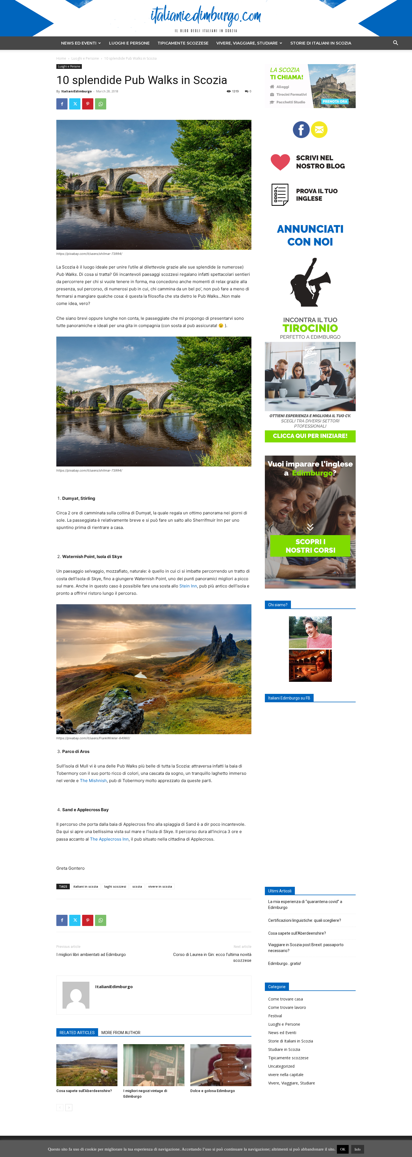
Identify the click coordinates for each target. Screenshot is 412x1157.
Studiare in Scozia (284, 1049)
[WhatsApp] (100, 103)
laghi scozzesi (115, 886)
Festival (275, 1015)
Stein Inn (188, 586)
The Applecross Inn (109, 839)
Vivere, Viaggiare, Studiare (247, 43)
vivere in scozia (160, 886)
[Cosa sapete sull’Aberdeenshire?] (86, 1065)
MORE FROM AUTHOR (120, 1032)
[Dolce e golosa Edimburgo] (220, 1065)
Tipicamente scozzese (183, 43)
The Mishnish (93, 780)
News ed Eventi (78, 43)
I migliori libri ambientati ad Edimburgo (91, 954)
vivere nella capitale (286, 1074)
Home (61, 58)
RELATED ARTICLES (77, 1032)
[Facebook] (62, 103)
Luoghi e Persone (129, 43)
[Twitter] (74, 103)
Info (358, 1149)
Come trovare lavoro (287, 1007)
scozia (137, 886)
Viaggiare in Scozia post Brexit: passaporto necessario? (306, 948)
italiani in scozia (85, 886)
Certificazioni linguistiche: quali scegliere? (304, 920)
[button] (395, 43)
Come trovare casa (285, 999)
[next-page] (68, 1107)
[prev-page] (59, 1107)
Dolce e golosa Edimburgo (212, 1091)
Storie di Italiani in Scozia (320, 43)
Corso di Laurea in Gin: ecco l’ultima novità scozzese (212, 957)
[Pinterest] (87, 103)
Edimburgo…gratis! (284, 963)
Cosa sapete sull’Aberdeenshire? (84, 1091)
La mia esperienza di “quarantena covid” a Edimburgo (305, 904)
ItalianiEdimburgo (76, 91)
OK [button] (342, 1149)
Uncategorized (281, 1066)
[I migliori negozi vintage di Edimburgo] (153, 1065)
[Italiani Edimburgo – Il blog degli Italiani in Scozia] (206, 18)
